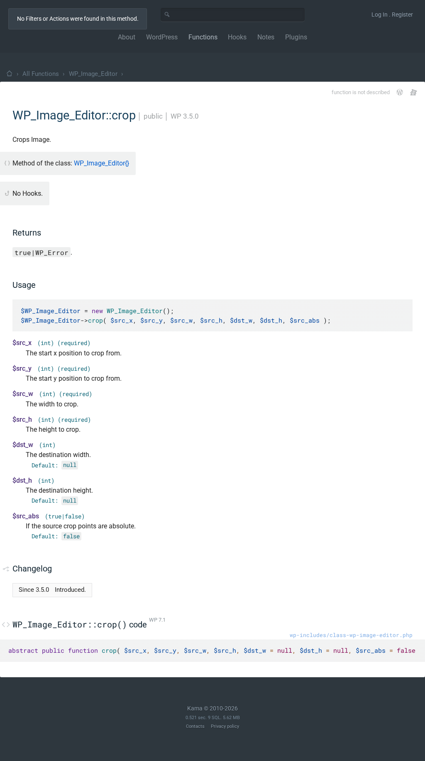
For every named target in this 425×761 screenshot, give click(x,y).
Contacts (195, 726)
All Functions (40, 74)
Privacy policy (225, 726)
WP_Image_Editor (93, 74)
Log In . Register (392, 14)
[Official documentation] (399, 92)
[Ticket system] (413, 92)
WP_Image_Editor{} (101, 163)
